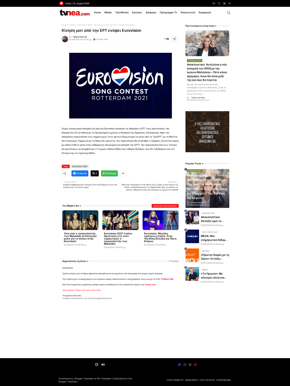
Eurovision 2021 (84, 25)
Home (97, 12)
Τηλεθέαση (122, 12)
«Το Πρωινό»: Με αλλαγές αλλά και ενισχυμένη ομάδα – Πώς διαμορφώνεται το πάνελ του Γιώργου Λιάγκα (215, 276)
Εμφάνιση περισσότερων (165, 206)
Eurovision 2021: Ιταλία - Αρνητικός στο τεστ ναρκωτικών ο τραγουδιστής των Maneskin (118, 238)
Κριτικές (137, 12)
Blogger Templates (84, 378)
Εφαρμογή (205, 12)
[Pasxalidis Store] (207, 151)
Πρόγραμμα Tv (168, 12)
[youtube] (230, 3)
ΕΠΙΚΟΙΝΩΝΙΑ (223, 380)
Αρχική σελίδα (68, 25)
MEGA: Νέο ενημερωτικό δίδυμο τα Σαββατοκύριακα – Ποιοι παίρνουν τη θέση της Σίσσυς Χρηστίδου (215, 238)
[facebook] (214, 3)
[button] (229, 13)
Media (108, 12)
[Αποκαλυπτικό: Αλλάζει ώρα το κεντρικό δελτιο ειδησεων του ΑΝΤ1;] (192, 217)
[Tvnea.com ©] (74, 12)
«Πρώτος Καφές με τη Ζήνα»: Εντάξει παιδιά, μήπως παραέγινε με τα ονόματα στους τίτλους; (215, 257)
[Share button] (123, 173)
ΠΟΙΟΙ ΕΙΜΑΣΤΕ (175, 380)
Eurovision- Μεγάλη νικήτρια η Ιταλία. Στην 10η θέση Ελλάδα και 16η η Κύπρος (160, 237)
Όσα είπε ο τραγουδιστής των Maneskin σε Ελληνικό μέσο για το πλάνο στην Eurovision (80, 237)
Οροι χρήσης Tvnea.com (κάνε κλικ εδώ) (81, 290)
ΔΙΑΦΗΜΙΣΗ (191, 380)
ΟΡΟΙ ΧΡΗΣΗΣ (207, 380)
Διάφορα (151, 12)
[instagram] (219, 3)
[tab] (97, 12)
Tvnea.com (150, 284)
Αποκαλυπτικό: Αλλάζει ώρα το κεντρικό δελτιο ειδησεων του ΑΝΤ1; (213, 219)
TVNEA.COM (167, 279)
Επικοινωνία (188, 12)
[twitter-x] (224, 3)
